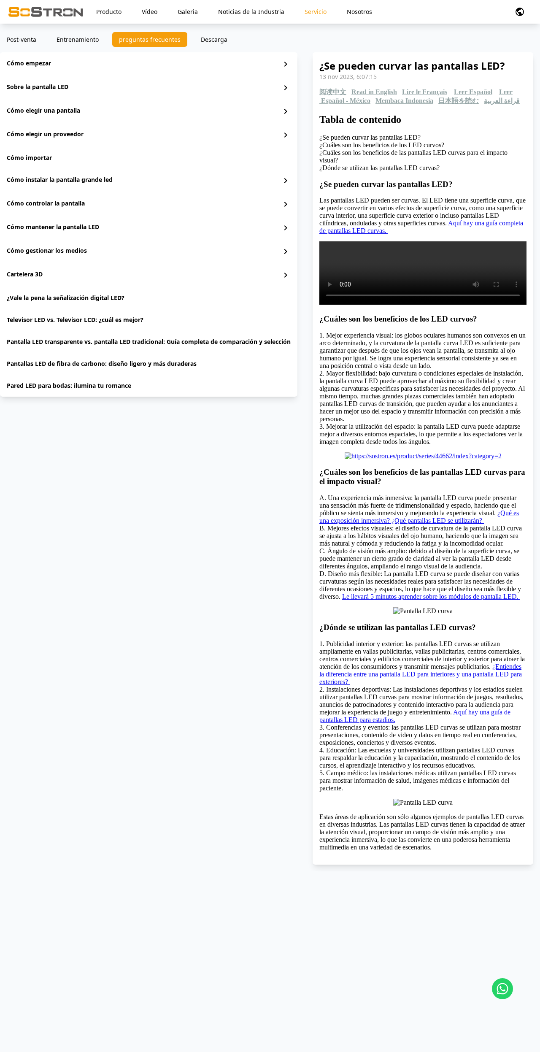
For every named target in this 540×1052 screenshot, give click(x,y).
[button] (520, 12)
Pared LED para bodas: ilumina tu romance (69, 385)
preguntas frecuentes (150, 39)
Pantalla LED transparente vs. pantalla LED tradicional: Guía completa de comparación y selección (149, 342)
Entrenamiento (78, 39)
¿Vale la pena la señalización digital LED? (65, 298)
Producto (109, 12)
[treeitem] (148, 64)
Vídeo (149, 12)
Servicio (316, 12)
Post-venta (21, 39)
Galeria (188, 12)
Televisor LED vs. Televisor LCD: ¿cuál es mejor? (75, 320)
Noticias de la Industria (251, 12)
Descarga (214, 39)
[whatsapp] (502, 988)
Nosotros (359, 12)
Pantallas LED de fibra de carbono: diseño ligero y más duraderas (102, 364)
